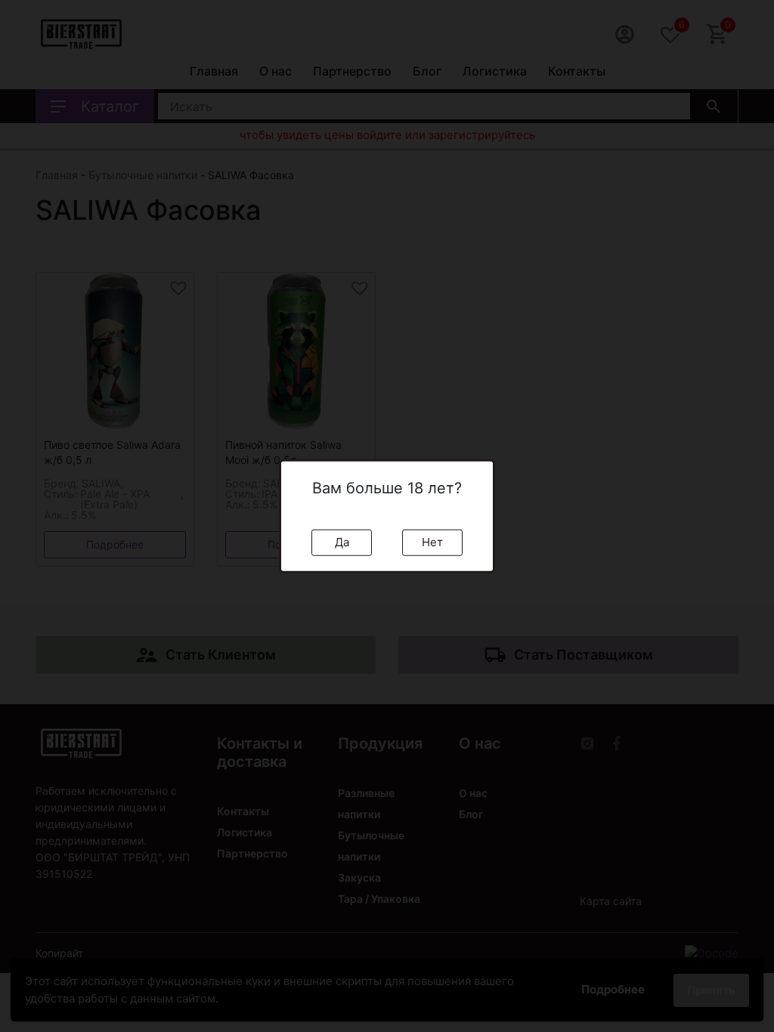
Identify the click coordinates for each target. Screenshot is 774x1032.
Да (342, 542)
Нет (432, 542)
